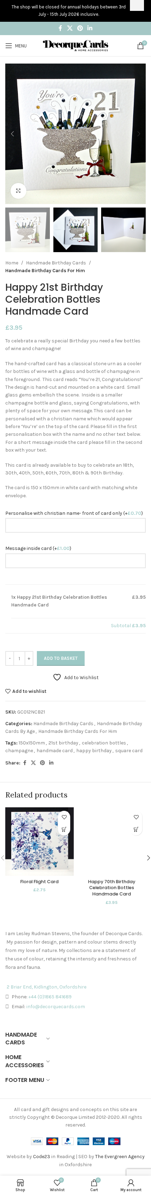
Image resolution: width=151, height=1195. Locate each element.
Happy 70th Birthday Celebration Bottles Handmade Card (111, 888)
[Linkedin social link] (90, 28)
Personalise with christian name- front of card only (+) (74, 513)
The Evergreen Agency (120, 1157)
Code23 (41, 1157)
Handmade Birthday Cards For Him (45, 271)
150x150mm (32, 743)
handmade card (55, 751)
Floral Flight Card (39, 882)
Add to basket (61, 658)
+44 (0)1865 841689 (50, 997)
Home (11, 263)
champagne (19, 751)
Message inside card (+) (38, 548)
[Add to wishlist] (64, 817)
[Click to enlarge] (18, 191)
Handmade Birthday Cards (56, 263)
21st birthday (63, 743)
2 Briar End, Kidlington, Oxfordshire (46, 987)
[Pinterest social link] (80, 28)
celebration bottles (104, 743)
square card (129, 751)
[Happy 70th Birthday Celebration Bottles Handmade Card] (111, 841)
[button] (12, 134)
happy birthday (94, 751)
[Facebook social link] (60, 28)
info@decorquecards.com (55, 1007)
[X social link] (70, 28)
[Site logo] (75, 45)
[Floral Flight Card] (39, 841)
